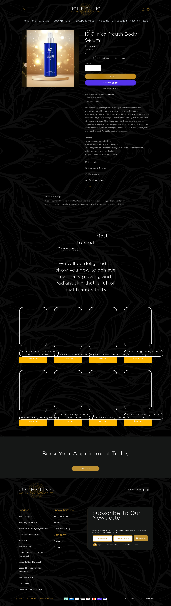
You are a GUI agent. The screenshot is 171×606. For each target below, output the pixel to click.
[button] (24, 9)
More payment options (110, 88)
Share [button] (90, 186)
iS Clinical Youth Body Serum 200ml (111, 58)
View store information (95, 101)
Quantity (88, 63)
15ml (89, 58)
